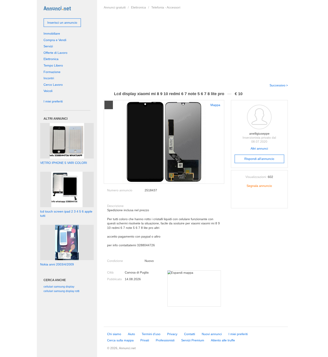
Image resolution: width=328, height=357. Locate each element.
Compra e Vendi (55, 40)
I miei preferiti (53, 101)
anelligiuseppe (259, 133)
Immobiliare (52, 33)
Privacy (172, 334)
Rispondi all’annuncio (259, 159)
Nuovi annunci (212, 334)
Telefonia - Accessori (165, 7)
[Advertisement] (195, 45)
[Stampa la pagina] (259, 201)
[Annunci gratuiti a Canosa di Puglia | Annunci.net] (57, 8)
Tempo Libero (53, 65)
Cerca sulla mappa (120, 340)
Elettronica (138, 7)
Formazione (52, 72)
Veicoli (48, 91)
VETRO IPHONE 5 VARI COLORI (63, 163)
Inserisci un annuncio (62, 22)
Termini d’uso (151, 334)
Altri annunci (259, 148)
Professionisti (165, 340)
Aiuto (131, 334)
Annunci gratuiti (115, 7)
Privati (144, 340)
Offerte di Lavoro (55, 52)
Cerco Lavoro (53, 84)
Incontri (49, 78)
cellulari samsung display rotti (61, 291)
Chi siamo (114, 334)
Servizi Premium (192, 340)
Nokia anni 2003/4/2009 (57, 264)
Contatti (189, 334)
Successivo (277, 85)
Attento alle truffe (223, 340)
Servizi (48, 46)
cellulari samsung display (59, 286)
